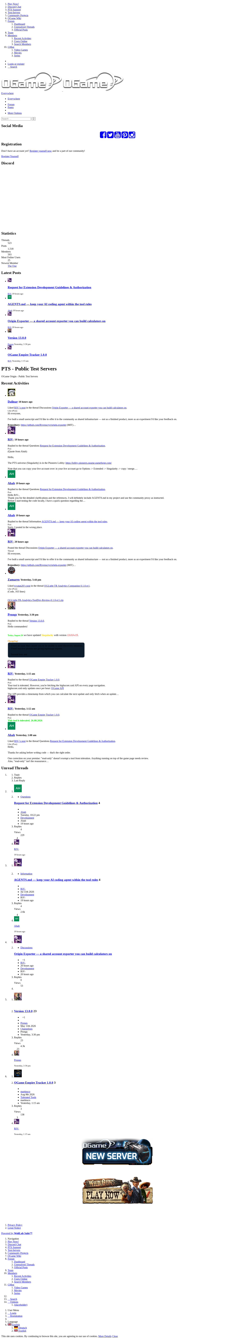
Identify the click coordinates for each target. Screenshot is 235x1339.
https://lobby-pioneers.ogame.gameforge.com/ (89, 463)
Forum (11, 104)
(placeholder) (20, 1304)
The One (12, 266)
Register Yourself (10, 156)
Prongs (11, 344)
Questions (25, 796)
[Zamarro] (11, 573)
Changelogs (26, 1028)
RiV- (10, 294)
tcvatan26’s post (22, 585)
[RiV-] (11, 433)
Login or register (16, 64)
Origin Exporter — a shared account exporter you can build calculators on (57, 321)
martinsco (25, 1091)
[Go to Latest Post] (16, 843)
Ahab (10, 310)
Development (27, 817)
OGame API (57, 688)
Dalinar (13, 401)
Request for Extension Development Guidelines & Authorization (49, 287)
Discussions (26, 947)
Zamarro (14, 579)
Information (26, 873)
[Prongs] (11, 608)
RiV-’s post (20, 407)
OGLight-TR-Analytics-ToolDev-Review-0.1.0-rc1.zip (35, 600)
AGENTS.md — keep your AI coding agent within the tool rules (50, 304)
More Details (104, 1336)
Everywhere (7, 93)
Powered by (16, 1233)
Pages (11, 107)
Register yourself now (41, 151)
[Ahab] (11, 477)
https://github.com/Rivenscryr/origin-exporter (43, 425)
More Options (15, 113)
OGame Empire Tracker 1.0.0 (27, 354)
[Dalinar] (11, 395)
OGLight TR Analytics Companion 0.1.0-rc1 (67, 585)
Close (115, 1336)
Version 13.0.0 (17, 337)
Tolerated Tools (28, 1097)
